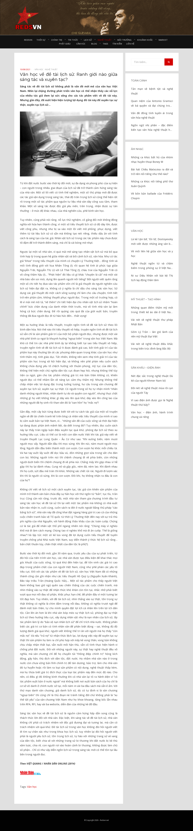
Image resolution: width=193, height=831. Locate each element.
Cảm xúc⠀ (81, 43)
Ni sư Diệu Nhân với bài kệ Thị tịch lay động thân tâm (152, 278)
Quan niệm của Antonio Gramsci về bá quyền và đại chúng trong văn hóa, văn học (152, 103)
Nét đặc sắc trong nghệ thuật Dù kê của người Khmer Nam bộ (152, 378)
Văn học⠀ (40, 69)
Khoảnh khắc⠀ (145, 39)
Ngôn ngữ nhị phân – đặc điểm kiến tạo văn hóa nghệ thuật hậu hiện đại (152, 128)
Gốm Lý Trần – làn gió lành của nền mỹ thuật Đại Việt (152, 334)
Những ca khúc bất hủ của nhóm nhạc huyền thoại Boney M (152, 159)
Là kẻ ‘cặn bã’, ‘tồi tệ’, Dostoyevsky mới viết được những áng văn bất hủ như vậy (152, 241)
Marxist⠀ (164, 39)
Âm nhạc (137, 149)
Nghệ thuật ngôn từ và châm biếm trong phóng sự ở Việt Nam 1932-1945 (152, 266)
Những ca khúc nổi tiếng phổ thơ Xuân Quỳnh (152, 184)
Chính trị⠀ (57, 39)
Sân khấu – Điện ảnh (145, 367)
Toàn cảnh (139, 80)
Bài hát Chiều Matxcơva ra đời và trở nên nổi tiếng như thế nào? (152, 172)
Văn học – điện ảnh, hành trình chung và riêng (152, 415)
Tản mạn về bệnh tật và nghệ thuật (152, 91)
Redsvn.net (104, 820)
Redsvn (28, 39)
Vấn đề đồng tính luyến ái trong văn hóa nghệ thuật (152, 115)
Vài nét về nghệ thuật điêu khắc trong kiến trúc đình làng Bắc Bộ (152, 346)
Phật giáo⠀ (65, 43)
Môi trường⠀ (125, 39)
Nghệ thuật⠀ (105, 39)
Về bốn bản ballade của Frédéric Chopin (152, 196)
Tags (105, 43)
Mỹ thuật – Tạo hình (146, 299)
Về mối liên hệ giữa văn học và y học (152, 253)
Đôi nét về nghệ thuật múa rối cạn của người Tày (152, 390)
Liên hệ (130, 43)
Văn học (32, 786)
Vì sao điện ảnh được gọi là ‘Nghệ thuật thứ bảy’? (152, 402)
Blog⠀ (94, 43)
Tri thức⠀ (74, 39)
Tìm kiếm (117, 43)
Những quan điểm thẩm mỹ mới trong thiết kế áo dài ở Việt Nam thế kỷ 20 (152, 310)
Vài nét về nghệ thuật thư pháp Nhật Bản (152, 322)
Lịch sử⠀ (88, 39)
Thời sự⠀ (41, 39)
